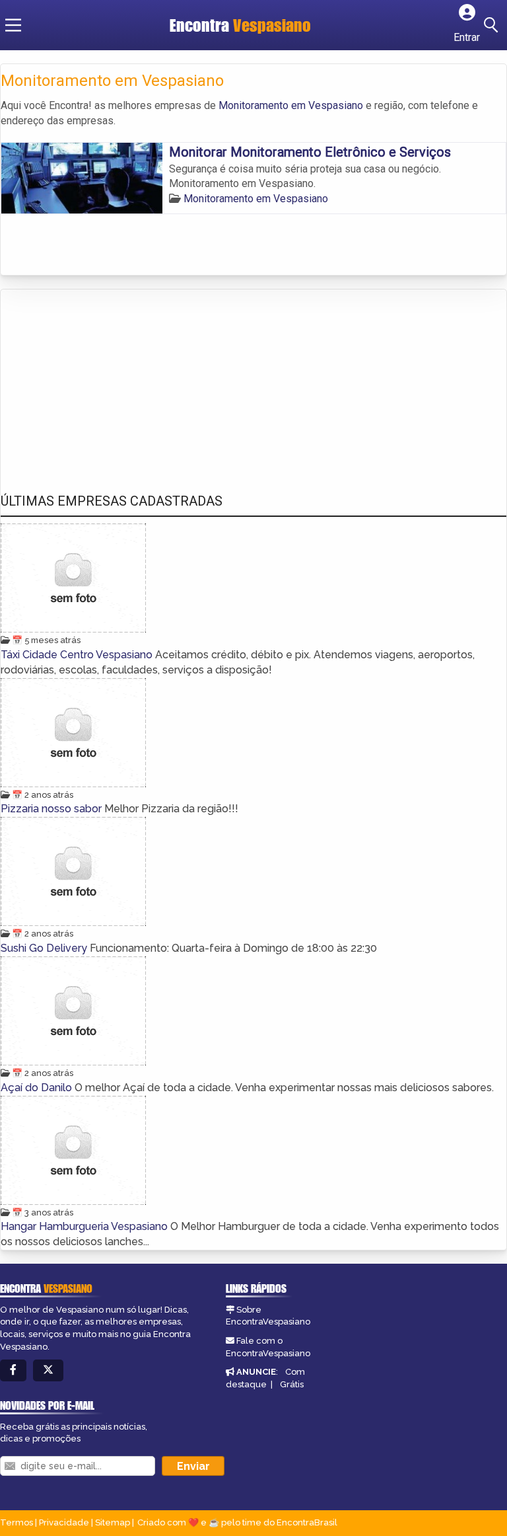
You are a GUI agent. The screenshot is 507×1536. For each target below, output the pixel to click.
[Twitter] (48, 1370)
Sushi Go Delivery (45, 948)
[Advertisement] (100, 378)
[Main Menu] (13, 25)
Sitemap (112, 1522)
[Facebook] (13, 1370)
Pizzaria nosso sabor (52, 808)
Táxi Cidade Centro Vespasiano (78, 654)
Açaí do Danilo (38, 1087)
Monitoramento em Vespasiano (291, 105)
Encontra (240, 25)
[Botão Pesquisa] (493, 25)
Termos (16, 1522)
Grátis (292, 1384)
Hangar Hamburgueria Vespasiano (85, 1226)
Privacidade (64, 1522)
